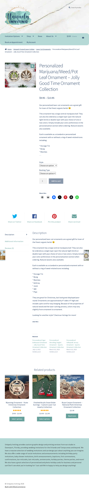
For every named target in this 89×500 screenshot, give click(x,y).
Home (10, 49)
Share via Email (74, 222)
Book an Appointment (14, 42)
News (40, 36)
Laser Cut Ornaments (43, 49)
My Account (31, 42)
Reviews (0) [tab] (9, 248)
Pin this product (54, 222)
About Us (49, 36)
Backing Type (44, 170)
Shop (29, 36)
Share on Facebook (34, 222)
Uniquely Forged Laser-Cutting (23, 49)
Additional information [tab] (14, 241)
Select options (17, 419)
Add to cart (56, 181)
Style (41, 162)
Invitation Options (12, 36)
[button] (32, 66)
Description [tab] (9, 234)
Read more (72, 416)
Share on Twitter (14, 222)
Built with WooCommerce (15, 487)
